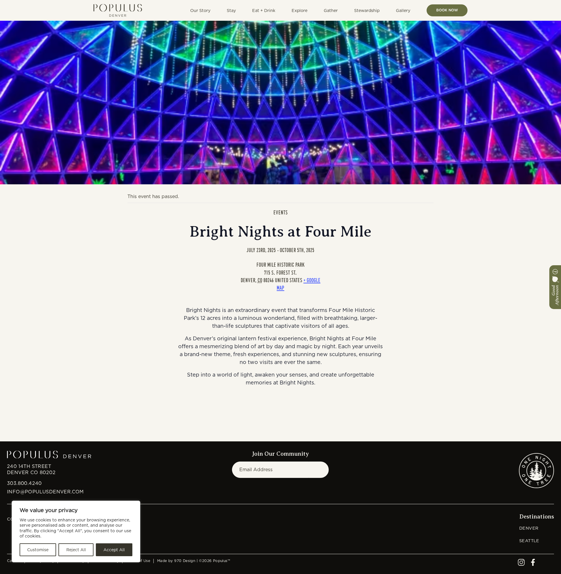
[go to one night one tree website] (536, 470)
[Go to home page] (118, 10)
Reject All (76, 549)
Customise (38, 549)
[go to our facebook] (532, 564)
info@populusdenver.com (45, 492)
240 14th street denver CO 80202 (31, 469)
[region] (76, 531)
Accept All (114, 549)
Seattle (529, 540)
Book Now (447, 10)
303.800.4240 (24, 483)
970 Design (184, 561)
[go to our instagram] (521, 564)
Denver (528, 528)
